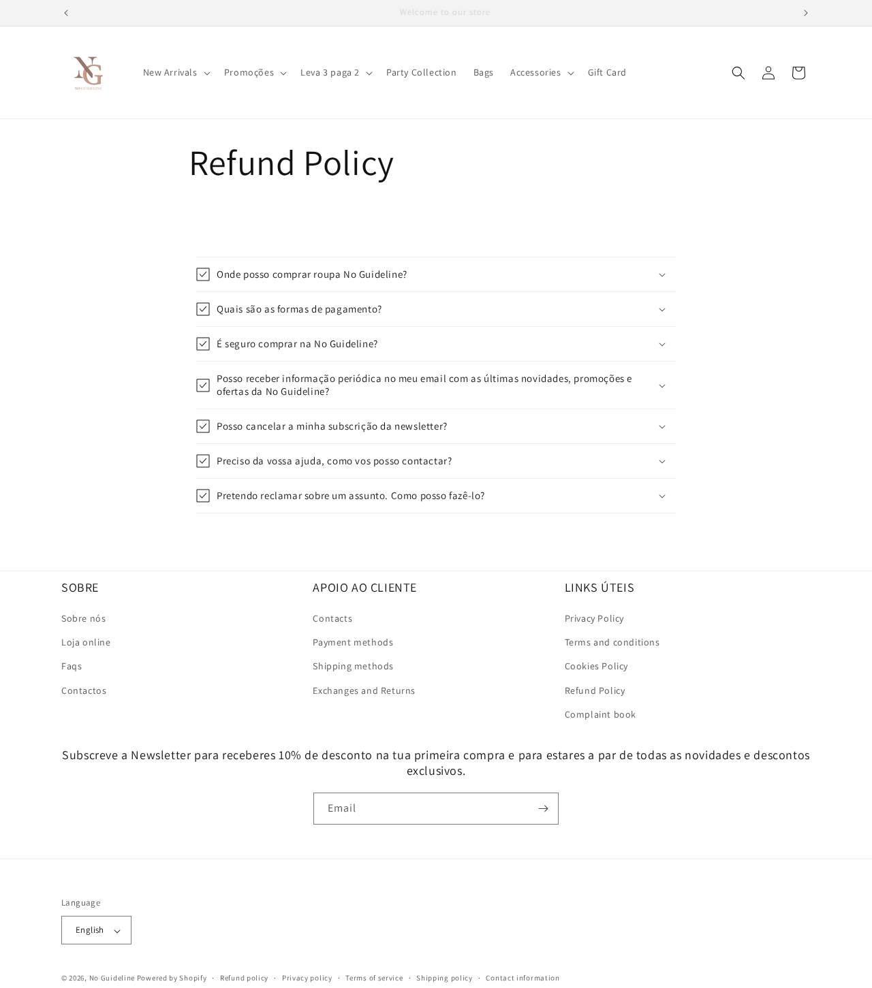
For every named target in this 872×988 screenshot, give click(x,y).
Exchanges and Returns (364, 690)
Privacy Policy (594, 618)
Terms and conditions (612, 643)
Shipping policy (444, 978)
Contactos (83, 690)
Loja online (86, 643)
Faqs (71, 666)
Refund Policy (595, 690)
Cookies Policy (596, 666)
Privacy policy (307, 978)
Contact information (522, 978)
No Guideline (112, 978)
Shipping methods (353, 666)
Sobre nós (83, 618)
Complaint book (600, 714)
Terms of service (374, 978)
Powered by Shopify (172, 978)
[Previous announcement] (66, 13)
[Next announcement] (806, 13)
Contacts (332, 618)
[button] (175, 72)
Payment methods (353, 643)
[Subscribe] (543, 809)
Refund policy (244, 978)
